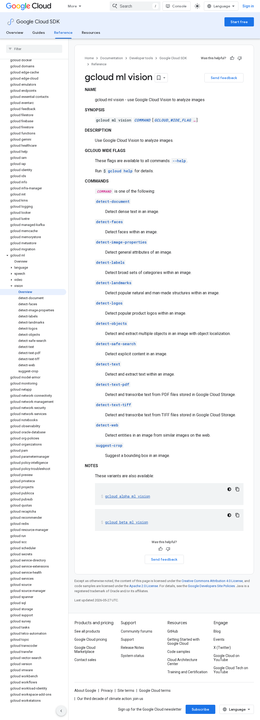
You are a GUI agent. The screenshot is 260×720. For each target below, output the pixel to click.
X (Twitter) (222, 648)
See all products (87, 631)
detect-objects (111, 323)
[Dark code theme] (229, 489)
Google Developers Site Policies (211, 586)
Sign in (248, 6)
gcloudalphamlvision (127, 496)
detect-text (108, 364)
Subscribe (200, 709)
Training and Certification (187, 672)
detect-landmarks (113, 282)
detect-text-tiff (113, 404)
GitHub (172, 631)
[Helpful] (232, 58)
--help (179, 160)
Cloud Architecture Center (182, 662)
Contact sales (85, 660)
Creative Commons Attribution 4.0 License (212, 581)
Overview (14, 32)
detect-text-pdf (112, 384)
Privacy (107, 690)
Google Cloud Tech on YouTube (231, 670)
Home (89, 58)
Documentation (111, 58)
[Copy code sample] (237, 489)
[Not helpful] (239, 58)
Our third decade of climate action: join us (110, 699)
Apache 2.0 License (143, 586)
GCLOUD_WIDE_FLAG (172, 120)
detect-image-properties (121, 242)
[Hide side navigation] (61, 711)
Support (127, 639)
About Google (85, 690)
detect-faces (109, 221)
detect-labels (110, 262)
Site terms (126, 690)
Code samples (178, 652)
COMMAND (142, 120)
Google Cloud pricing (90, 639)
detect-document (112, 201)
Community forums (136, 631)
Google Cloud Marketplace (84, 650)
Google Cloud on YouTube (226, 658)
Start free (239, 22)
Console (179, 6)
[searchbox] (34, 49)
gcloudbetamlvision (126, 522)
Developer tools (141, 58)
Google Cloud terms (155, 690)
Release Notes (132, 648)
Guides (38, 32)
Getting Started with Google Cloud (183, 641)
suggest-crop (109, 445)
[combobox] (135, 6)
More (72, 6)
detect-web (107, 425)
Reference (63, 32)
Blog (217, 631)
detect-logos (109, 303)
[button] (33, 255)
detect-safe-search (116, 343)
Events (219, 639)
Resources (91, 32)
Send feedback (224, 77)
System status (132, 656)
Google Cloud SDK (38, 22)
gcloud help (120, 170)
